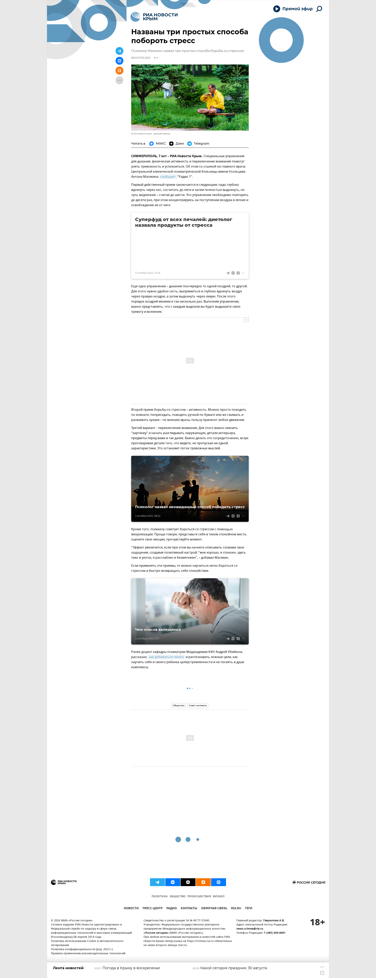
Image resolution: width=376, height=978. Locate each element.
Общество (178, 705)
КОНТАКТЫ (189, 908)
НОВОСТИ (131, 908)
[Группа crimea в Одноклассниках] (203, 882)
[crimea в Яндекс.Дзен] (188, 882)
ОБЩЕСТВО (177, 896)
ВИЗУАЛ (218, 896)
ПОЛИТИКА (160, 896)
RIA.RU (236, 908)
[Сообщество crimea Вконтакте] (172, 882)
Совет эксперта (198, 705)
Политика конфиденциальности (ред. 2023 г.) (82, 949)
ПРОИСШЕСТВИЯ (199, 896)
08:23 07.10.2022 (140, 57)
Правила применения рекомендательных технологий (88, 953)
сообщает (168, 176)
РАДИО (171, 908)
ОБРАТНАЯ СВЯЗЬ (214, 908)
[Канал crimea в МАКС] (218, 882)
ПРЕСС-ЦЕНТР (153, 908)
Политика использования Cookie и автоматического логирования (87, 943)
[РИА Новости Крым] (154, 16)
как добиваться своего (166, 657)
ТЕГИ (248, 908)
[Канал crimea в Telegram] (157, 882)
